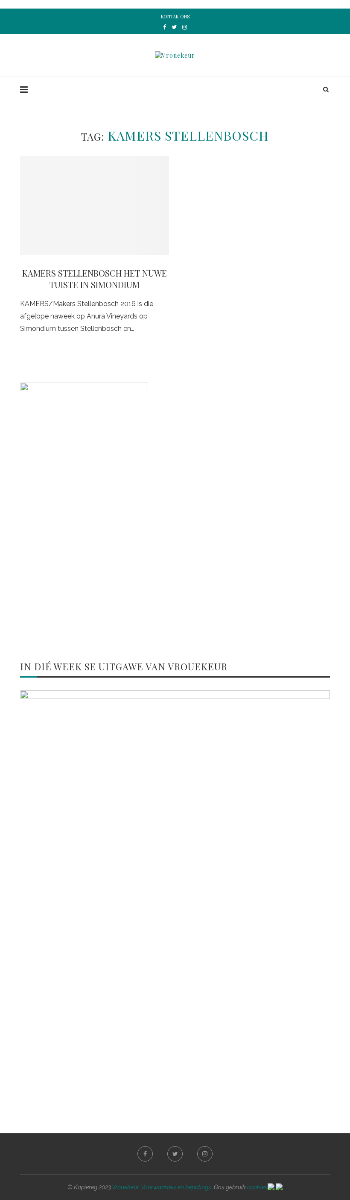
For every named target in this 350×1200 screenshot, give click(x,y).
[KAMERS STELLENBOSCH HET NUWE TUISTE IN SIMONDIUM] (94, 206)
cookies (257, 1187)
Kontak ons (175, 16)
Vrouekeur (125, 1187)
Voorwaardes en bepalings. (177, 1187)
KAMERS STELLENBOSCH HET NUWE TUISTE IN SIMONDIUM (94, 278)
